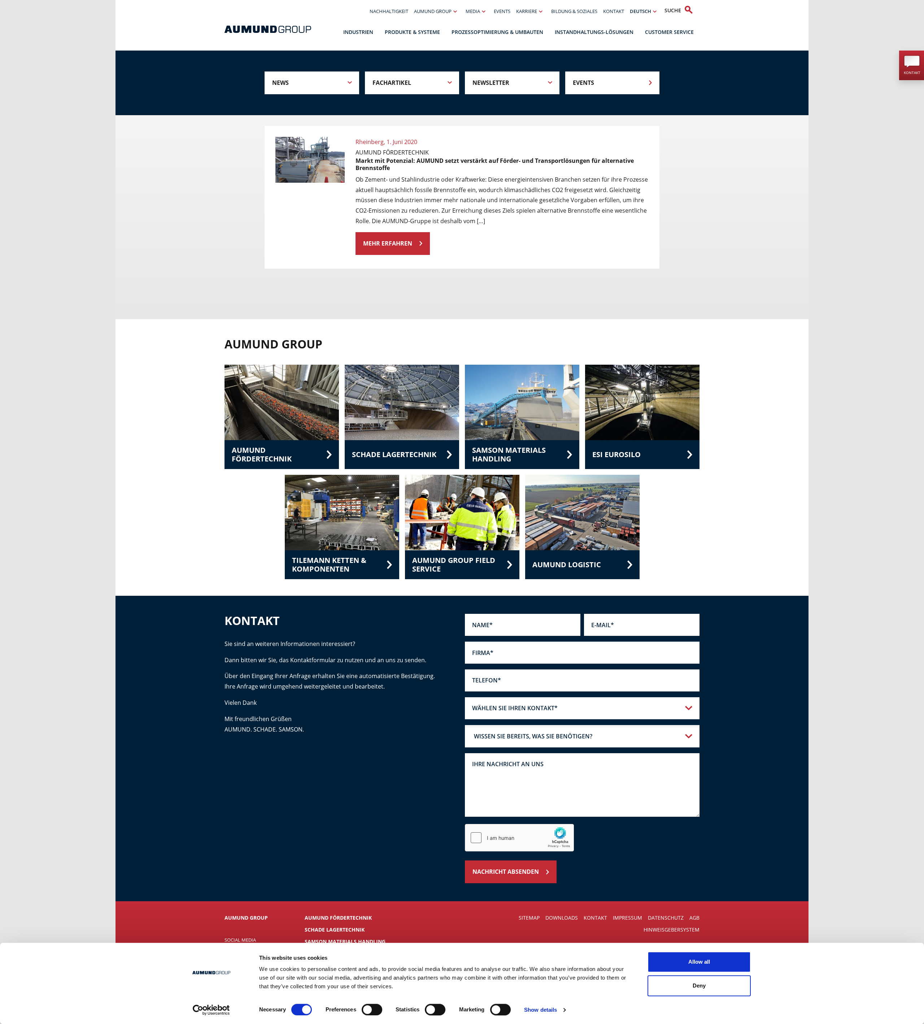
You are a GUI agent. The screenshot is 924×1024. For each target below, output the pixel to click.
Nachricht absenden (505, 872)
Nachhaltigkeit (389, 11)
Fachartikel (391, 83)
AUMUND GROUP (433, 11)
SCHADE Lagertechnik (335, 929)
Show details (540, 1010)
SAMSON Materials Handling (345, 941)
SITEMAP (529, 917)
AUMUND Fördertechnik (338, 917)
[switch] (372, 1009)
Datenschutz (666, 917)
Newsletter (490, 83)
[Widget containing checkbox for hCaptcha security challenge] (519, 837)
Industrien (358, 32)
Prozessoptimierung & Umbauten (497, 32)
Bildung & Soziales (574, 11)
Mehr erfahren (387, 243)
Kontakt (613, 11)
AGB (694, 917)
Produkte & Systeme (412, 32)
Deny (699, 985)
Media (473, 11)
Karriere (526, 11)
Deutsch (640, 11)
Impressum (627, 917)
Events (502, 11)
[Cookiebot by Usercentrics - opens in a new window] (211, 1010)
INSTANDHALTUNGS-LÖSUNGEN (594, 32)
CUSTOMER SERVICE (669, 32)
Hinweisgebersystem (671, 929)
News (280, 83)
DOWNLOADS (561, 917)
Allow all (699, 962)
